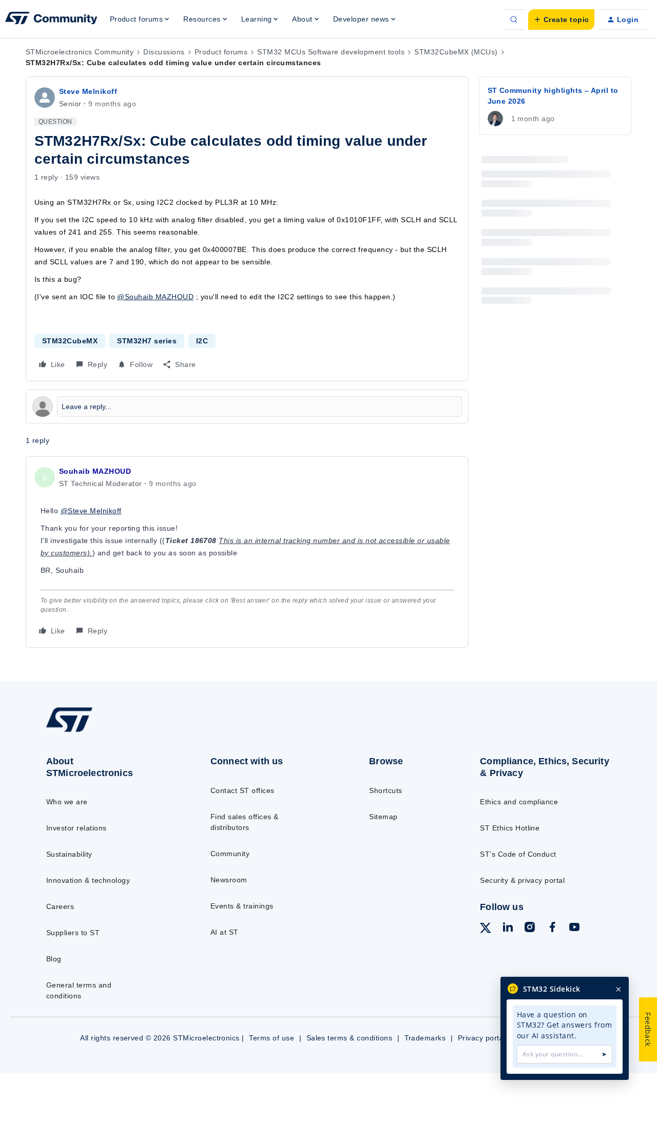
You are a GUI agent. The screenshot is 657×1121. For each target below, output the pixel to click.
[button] (561, 19)
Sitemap (383, 817)
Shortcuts (385, 790)
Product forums (221, 52)
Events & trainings (242, 906)
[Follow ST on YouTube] (574, 928)
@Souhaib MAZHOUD (155, 297)
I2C (202, 341)
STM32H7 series (147, 341)
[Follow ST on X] (485, 929)
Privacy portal (482, 1038)
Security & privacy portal (522, 880)
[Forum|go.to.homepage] (51, 19)
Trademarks (425, 1038)
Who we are (67, 802)
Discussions (163, 52)
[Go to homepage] (109, 731)
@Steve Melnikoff (91, 511)
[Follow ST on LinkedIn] (507, 928)
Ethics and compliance (519, 802)
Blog (54, 959)
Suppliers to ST (73, 933)
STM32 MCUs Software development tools (330, 52)
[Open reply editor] (247, 406)
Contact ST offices (242, 790)
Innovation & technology (88, 880)
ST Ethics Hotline (509, 828)
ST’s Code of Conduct (518, 854)
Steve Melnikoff (88, 91)
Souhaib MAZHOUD (95, 471)
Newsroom (228, 880)
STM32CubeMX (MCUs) (456, 52)
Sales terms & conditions (349, 1038)
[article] (247, 552)
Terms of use (271, 1038)
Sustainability (69, 854)
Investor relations (76, 828)
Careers (60, 906)
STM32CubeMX (70, 341)
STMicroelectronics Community (79, 52)
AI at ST (224, 932)
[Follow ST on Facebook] (552, 928)
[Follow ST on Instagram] (530, 928)
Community (229, 853)
